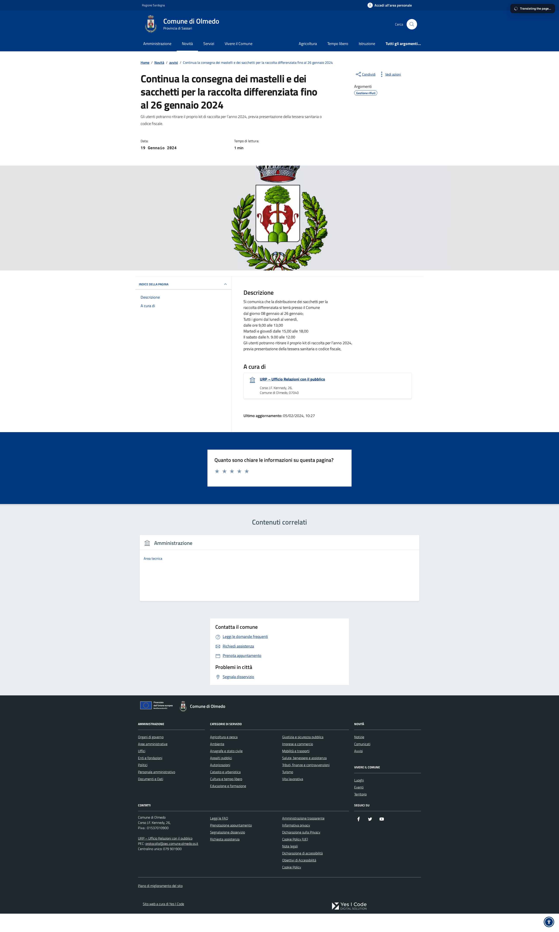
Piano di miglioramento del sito (160, 885)
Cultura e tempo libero (226, 778)
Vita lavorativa (292, 778)
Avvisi (358, 751)
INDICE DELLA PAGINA (153, 284)
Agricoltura (308, 44)
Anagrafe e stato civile (226, 751)
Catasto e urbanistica (225, 771)
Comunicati (362, 744)
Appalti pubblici (221, 757)
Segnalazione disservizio (227, 832)
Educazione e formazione (228, 785)
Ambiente (217, 744)
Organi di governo (151, 737)
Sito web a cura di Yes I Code (163, 903)
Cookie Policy (291, 867)
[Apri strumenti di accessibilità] (549, 922)
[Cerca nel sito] (412, 24)
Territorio (360, 794)
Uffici (141, 751)
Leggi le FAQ (219, 818)
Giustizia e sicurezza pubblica (302, 737)
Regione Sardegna (153, 5)
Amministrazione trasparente (303, 818)
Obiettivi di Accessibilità (299, 860)
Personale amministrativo (156, 771)
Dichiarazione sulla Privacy (301, 832)
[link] (349, 906)
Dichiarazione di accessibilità (302, 853)
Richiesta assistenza (225, 839)
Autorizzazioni (220, 764)
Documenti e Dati (150, 778)
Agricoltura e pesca (224, 737)
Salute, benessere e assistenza (304, 757)
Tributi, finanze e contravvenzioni (306, 764)
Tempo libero (337, 44)
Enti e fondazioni (150, 757)
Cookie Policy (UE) (295, 839)
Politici (142, 764)
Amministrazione (157, 44)
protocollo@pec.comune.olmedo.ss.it (171, 843)
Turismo (287, 771)
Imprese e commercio (297, 744)
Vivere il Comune (238, 44)
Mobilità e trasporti (295, 751)
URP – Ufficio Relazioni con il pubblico (292, 379)
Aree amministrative (152, 744)
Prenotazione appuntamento (231, 825)
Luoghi (359, 780)
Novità (187, 44)
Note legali (290, 846)
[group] (279, 570)
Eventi (359, 787)
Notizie (359, 737)
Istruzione (367, 44)
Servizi (208, 44)
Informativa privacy (296, 825)
